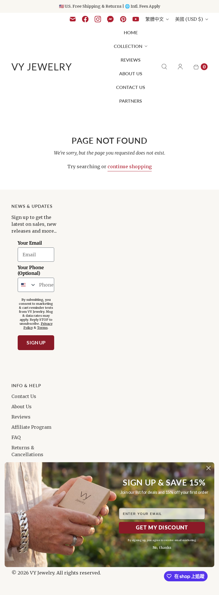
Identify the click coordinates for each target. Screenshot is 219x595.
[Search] (164, 67)
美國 (189, 19)
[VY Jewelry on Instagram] (98, 19)
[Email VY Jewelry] (72, 19)
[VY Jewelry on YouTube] (135, 19)
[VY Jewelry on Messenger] (110, 19)
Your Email (30, 243)
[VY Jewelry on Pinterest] (123, 19)
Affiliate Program (31, 427)
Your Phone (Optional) (31, 270)
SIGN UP (36, 343)
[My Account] (180, 67)
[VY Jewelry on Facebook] (85, 19)
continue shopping (130, 166)
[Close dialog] (208, 468)
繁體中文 (154, 19)
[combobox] (27, 285)
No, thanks (162, 547)
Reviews (131, 59)
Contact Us (130, 87)
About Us (130, 73)
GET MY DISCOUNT (162, 527)
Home (131, 32)
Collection (128, 46)
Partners (130, 100)
